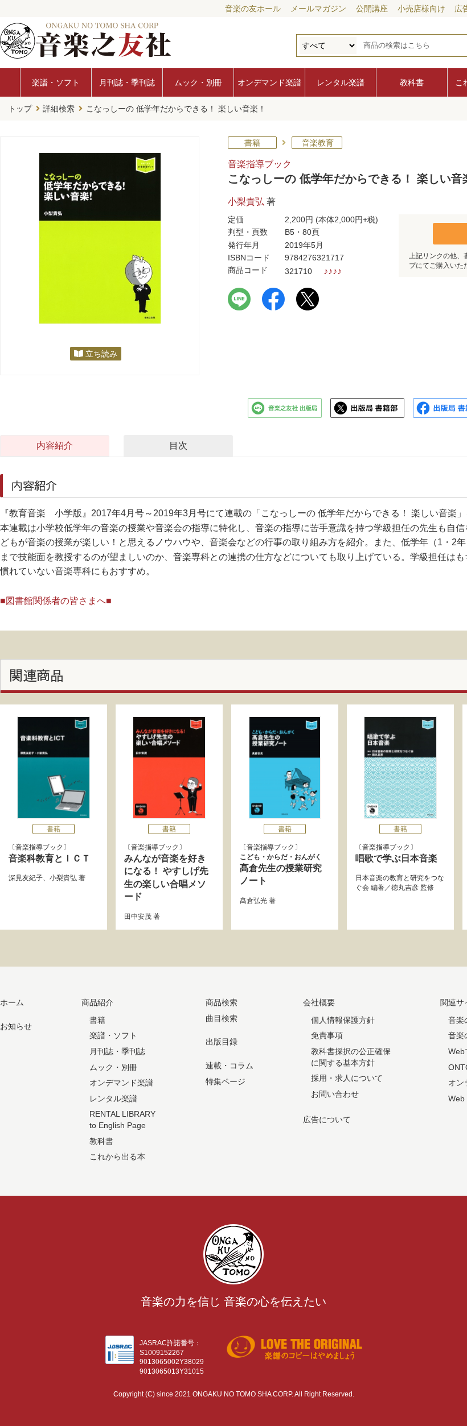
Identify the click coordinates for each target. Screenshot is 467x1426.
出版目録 (221, 1041)
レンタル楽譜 (340, 82)
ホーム (12, 1002)
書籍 (97, 1020)
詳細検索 (59, 108)
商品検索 (221, 1002)
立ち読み (101, 353)
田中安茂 (137, 917)
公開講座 (372, 8)
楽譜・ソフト (56, 82)
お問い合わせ (335, 1093)
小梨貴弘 (246, 201)
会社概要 (319, 1002)
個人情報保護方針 (343, 1020)
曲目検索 (221, 1018)
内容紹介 (54, 445)
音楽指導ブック (260, 164)
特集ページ (225, 1081)
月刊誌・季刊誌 (127, 82)
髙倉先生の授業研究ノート (281, 869)
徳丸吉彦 (405, 888)
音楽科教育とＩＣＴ (50, 858)
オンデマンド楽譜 (269, 82)
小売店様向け (421, 8)
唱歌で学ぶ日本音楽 (396, 858)
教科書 (412, 82)
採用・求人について (347, 1078)
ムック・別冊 (198, 82)
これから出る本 (117, 1156)
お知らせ (16, 1026)
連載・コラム (229, 1065)
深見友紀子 (26, 878)
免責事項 (327, 1035)
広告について (327, 1119)
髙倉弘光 (253, 901)
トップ (20, 108)
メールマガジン (318, 8)
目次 (178, 445)
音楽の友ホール (253, 8)
